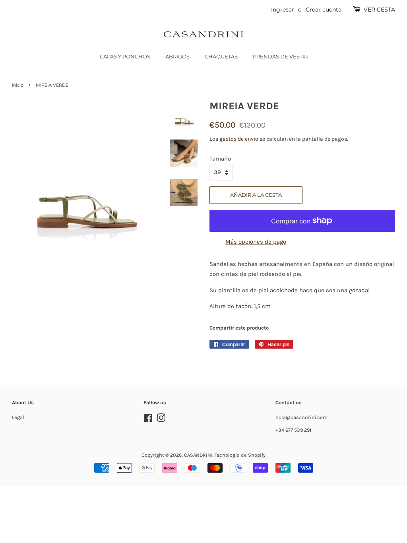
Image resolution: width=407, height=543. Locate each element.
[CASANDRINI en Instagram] (161, 420)
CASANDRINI (198, 455)
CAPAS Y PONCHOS (125, 56)
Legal (18, 417)
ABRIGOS (177, 56)
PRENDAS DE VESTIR (280, 56)
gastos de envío (238, 139)
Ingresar (282, 9)
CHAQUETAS (221, 56)
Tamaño (220, 158)
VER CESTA (379, 9)
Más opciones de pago (255, 241)
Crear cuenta (323, 9)
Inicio (17, 85)
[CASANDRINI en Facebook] (148, 420)
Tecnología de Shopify (240, 455)
